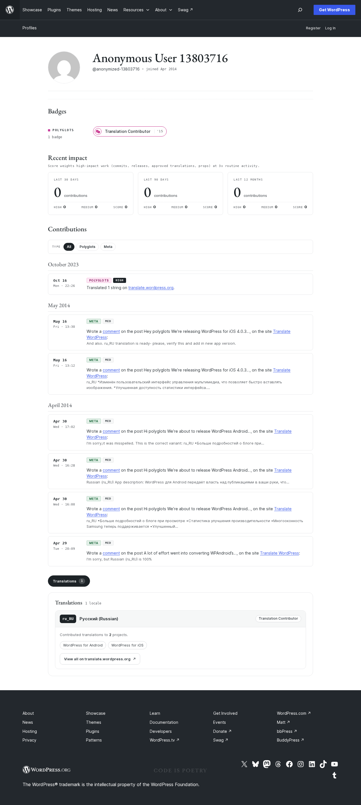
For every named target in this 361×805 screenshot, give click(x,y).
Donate (222, 731)
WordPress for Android (83, 645)
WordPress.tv (165, 740)
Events (219, 722)
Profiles (30, 27)
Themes (93, 722)
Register (313, 28)
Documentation (164, 722)
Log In (330, 28)
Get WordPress (334, 9)
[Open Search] (300, 10)
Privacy (29, 740)
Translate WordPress (279, 553)
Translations (68, 581)
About (28, 713)
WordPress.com (294, 713)
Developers (161, 731)
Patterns (94, 740)
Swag (220, 740)
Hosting (30, 731)
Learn (155, 713)
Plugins (92, 731)
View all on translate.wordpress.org (97, 659)
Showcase (95, 713)
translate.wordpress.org (150, 287)
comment (111, 331)
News (28, 722)
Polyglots (87, 247)
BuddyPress (290, 740)
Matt (283, 722)
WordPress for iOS (127, 645)
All (69, 247)
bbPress (287, 731)
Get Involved (225, 713)
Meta (108, 247)
